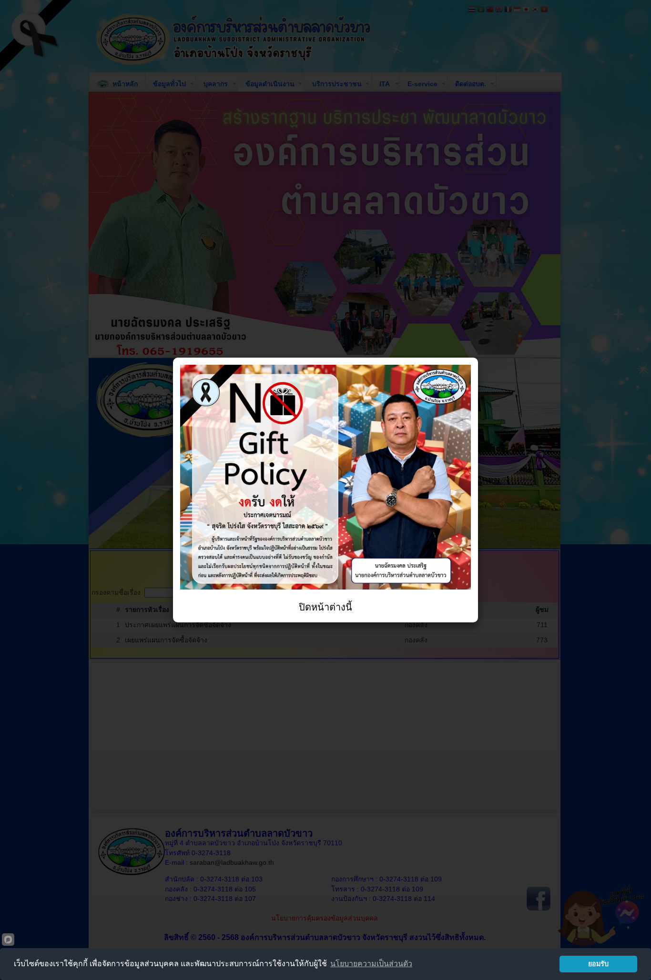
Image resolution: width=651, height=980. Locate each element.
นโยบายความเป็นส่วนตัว (371, 964)
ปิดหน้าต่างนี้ (325, 607)
